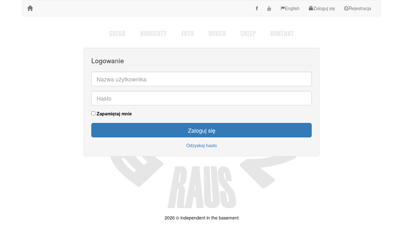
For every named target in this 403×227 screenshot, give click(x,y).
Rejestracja (360, 8)
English (292, 8)
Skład (117, 33)
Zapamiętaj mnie (113, 113)
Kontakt (282, 33)
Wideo (217, 33)
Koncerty (153, 33)
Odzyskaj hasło (201, 145)
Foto (187, 33)
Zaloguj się (324, 8)
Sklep (248, 33)
